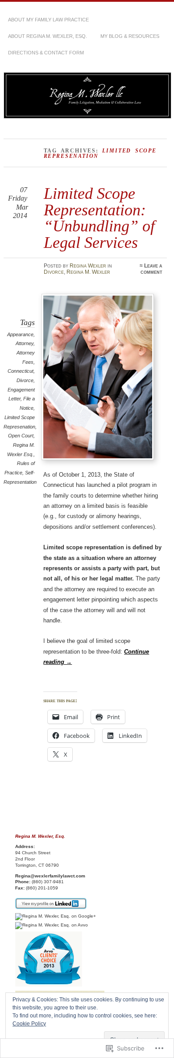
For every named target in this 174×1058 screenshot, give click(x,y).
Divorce (54, 272)
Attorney (24, 343)
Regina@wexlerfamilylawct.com (50, 875)
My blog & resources (129, 36)
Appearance (20, 334)
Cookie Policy (29, 1024)
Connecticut (20, 371)
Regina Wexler (88, 266)
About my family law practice (48, 19)
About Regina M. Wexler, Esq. (47, 36)
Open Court (20, 435)
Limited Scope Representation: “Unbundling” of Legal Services (99, 217)
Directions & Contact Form (46, 52)
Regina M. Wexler (88, 272)
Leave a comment (151, 269)
